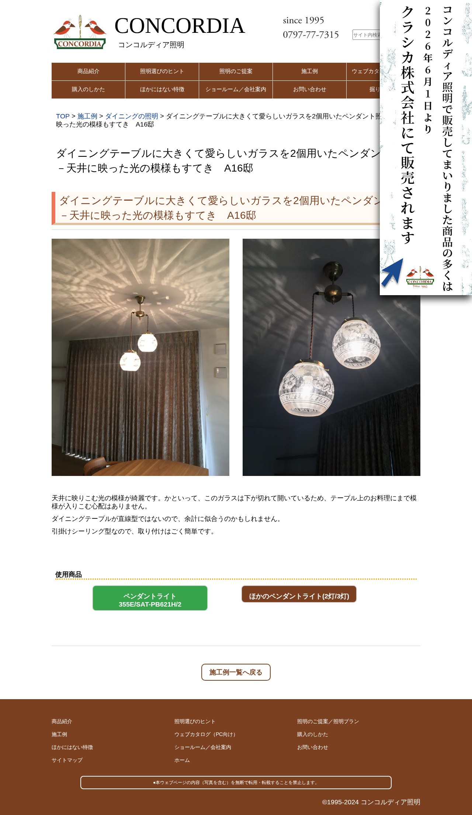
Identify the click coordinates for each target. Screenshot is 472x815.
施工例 (309, 71)
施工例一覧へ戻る (236, 672)
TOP (63, 116)
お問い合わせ (309, 89)
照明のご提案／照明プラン (328, 721)
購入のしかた (88, 89)
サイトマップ (67, 760)
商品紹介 (88, 71)
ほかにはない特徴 (162, 89)
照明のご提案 (236, 71)
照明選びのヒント (162, 71)
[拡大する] (219, 248)
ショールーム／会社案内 (235, 89)
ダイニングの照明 (131, 116)
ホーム (182, 760)
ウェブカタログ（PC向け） (206, 734)
